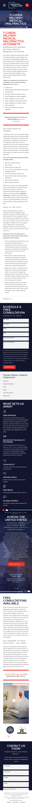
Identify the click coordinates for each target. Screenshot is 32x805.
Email (4, 333)
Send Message (9, 367)
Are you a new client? (8, 338)
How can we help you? (9, 342)
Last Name (6, 324)
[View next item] (17, 588)
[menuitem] (16, 381)
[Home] (15, 5)
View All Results (14, 564)
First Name (6, 319)
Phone (4, 328)
